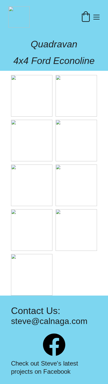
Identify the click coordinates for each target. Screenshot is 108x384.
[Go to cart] (85, 17)
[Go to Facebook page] (54, 344)
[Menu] (96, 17)
